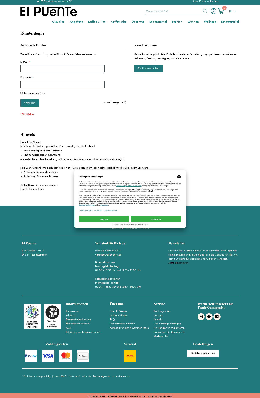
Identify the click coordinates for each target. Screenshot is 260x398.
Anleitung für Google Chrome (41, 172)
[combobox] (176, 11)
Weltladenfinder (119, 315)
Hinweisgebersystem (77, 324)
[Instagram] (201, 316)
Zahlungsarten (162, 311)
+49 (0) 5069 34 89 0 (107, 251)
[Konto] (214, 13)
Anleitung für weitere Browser (41, 176)
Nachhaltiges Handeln (122, 324)
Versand (158, 315)
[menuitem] (58, 22)
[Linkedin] (217, 316)
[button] (233, 11)
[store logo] (34, 11)
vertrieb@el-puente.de (108, 255)
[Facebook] (209, 316)
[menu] (130, 22)
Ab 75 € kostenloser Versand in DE (54, 1)
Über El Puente (118, 311)
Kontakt (158, 319)
